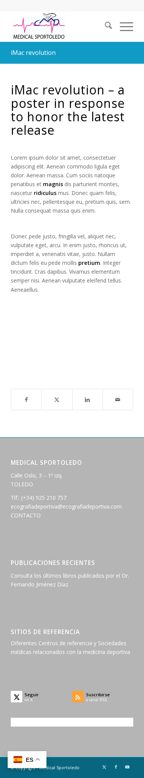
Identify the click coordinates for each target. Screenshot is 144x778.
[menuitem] (104, 26)
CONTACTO (26, 515)
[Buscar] (104, 26)
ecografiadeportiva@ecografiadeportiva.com (66, 506)
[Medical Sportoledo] (60, 26)
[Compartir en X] (57, 399)
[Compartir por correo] (118, 399)
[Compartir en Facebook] (26, 399)
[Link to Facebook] (116, 767)
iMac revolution (33, 52)
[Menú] (122, 26)
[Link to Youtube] (127, 767)
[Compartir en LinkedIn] (88, 399)
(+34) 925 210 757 (43, 497)
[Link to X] (104, 767)
